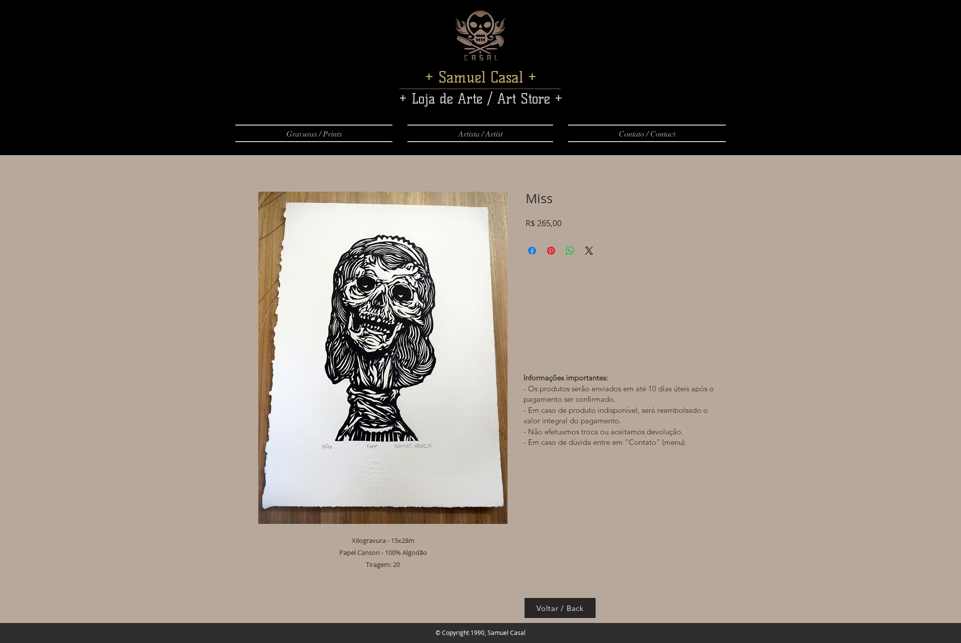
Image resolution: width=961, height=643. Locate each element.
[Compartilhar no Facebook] (532, 251)
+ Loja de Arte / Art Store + (481, 99)
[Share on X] (589, 251)
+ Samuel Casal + (481, 77)
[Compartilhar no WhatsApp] (570, 251)
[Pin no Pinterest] (551, 251)
